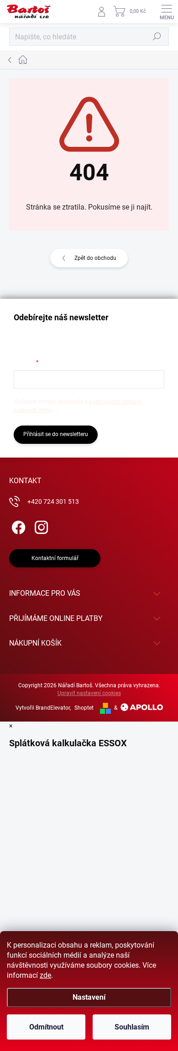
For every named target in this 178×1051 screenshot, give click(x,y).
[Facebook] (17, 526)
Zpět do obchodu (95, 258)
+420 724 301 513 (53, 501)
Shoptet (84, 708)
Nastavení (89, 997)
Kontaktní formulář (55, 558)
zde (45, 975)
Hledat (157, 36)
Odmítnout (46, 1027)
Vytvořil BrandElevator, (43, 708)
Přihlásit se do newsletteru (55, 434)
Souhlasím (132, 1027)
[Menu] (166, 11)
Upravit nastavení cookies (89, 693)
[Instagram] (40, 526)
